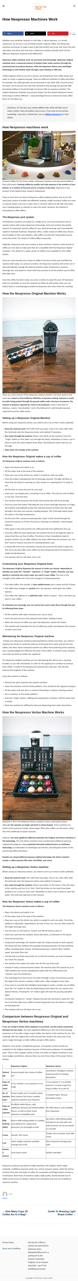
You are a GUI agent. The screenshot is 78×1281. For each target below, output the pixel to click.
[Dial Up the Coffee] (39, 6)
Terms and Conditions (11, 1249)
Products (4, 1198)
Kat (11, 1194)
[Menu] (3, 6)
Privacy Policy (8, 1243)
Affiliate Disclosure (53, 114)
